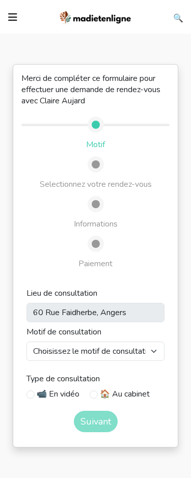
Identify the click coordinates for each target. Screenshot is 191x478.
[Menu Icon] (12, 17)
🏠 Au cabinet (125, 394)
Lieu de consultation (61, 293)
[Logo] (96, 16)
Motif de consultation (63, 332)
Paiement (95, 263)
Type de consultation (63, 378)
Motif (95, 144)
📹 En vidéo (58, 394)
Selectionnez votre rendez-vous (96, 184)
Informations (96, 224)
